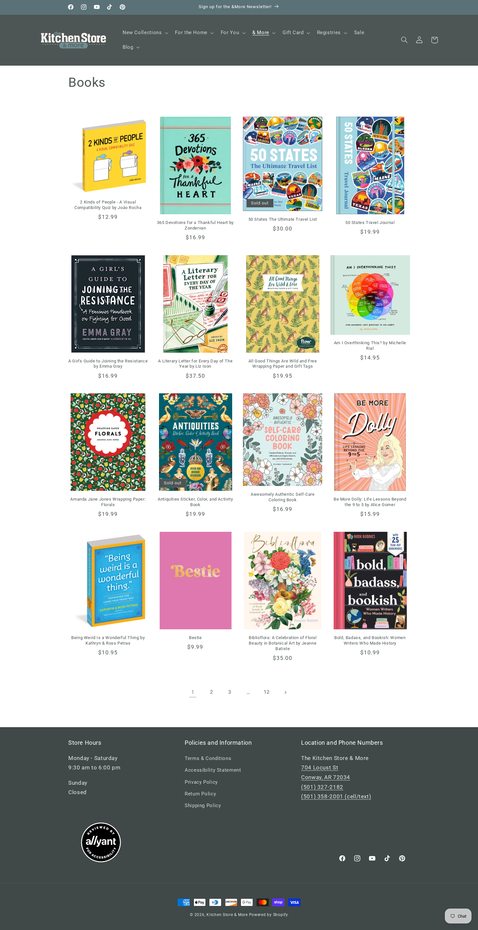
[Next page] (285, 692)
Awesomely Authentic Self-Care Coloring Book (282, 497)
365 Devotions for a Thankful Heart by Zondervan (195, 225)
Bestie (195, 637)
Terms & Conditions (208, 758)
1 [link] (193, 692)
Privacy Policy (201, 782)
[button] (144, 33)
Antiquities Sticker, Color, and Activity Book (195, 502)
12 (266, 692)
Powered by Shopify (268, 914)
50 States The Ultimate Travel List (282, 219)
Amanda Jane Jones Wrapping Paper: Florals (108, 502)
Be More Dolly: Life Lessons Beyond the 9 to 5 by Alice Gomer (370, 502)
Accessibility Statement (213, 770)
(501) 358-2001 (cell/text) (336, 796)
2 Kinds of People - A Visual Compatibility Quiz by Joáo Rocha (107, 205)
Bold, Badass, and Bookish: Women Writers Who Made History (369, 640)
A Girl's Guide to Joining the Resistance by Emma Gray (108, 364)
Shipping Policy (203, 805)
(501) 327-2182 (322, 787)
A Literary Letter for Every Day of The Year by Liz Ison (195, 364)
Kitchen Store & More (227, 914)
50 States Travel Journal (369, 222)
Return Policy (200, 794)
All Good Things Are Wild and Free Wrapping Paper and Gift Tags (282, 364)
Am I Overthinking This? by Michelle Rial (370, 345)
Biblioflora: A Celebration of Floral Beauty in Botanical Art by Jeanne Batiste (283, 643)
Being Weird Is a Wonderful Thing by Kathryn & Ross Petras (108, 640)
